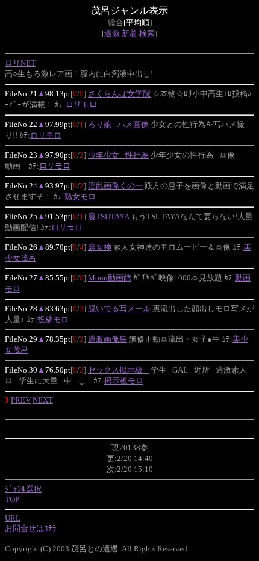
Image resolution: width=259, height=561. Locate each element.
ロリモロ (81, 104)
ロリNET (20, 62)
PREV (21, 399)
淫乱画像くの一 (115, 185)
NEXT (43, 399)
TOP (12, 499)
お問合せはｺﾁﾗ (31, 528)
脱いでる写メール (119, 308)
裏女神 (99, 247)
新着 (129, 33)
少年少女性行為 (118, 155)
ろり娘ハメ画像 (118, 124)
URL (12, 517)
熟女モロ (80, 196)
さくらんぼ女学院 (119, 93)
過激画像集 (107, 339)
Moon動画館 (109, 277)
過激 (112, 33)
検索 (147, 33)
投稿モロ (53, 319)
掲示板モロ (123, 380)
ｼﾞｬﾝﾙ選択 (23, 489)
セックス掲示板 (118, 369)
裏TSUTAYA (108, 216)
